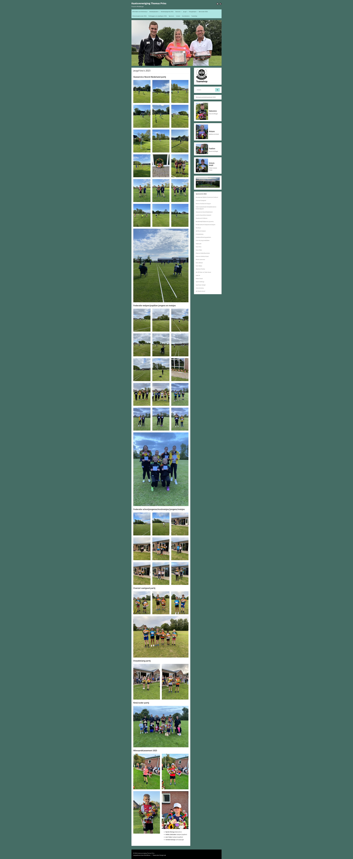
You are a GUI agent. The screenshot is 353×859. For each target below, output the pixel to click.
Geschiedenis (186, 16)
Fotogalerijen (192, 11)
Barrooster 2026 (203, 11)
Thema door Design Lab (159, 855)
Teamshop (194, 16)
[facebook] (217, 4)
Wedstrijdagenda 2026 (167, 11)
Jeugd (184, 11)
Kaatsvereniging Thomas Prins (148, 3)
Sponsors (171, 16)
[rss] (220, 4)
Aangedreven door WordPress (141, 855)
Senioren (177, 11)
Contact (178, 16)
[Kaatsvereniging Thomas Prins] (176, 43)
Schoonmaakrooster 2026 (139, 16)
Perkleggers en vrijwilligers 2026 (157, 16)
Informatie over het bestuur (140, 11)
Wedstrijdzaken (153, 11)
